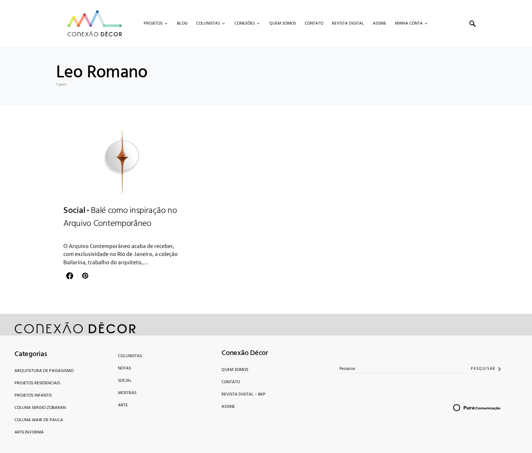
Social (125, 380)
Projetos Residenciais (37, 383)
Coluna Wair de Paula (38, 420)
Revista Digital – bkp (243, 394)
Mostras (127, 393)
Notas (124, 368)
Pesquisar (483, 369)
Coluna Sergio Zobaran (40, 407)
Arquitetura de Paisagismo (43, 371)
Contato (230, 382)
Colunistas (130, 356)
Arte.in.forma (29, 432)
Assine (228, 406)
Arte (123, 405)
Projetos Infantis (33, 395)
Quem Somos (234, 369)
